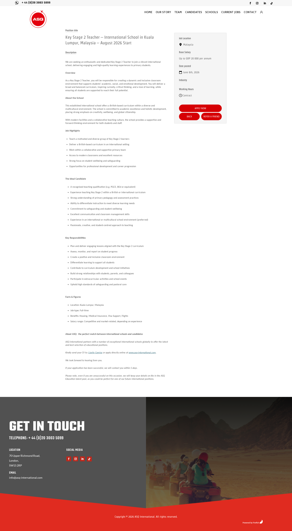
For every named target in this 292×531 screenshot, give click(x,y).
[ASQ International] (38, 19)
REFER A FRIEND (211, 116)
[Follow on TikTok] (271, 3)
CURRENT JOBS (230, 12)
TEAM (178, 12)
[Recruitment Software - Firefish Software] (253, 522)
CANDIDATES (193, 12)
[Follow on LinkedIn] (264, 3)
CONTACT (250, 12)
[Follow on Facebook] (250, 3)
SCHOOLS (211, 12)
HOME (148, 12)
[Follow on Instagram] (257, 3)
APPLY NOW (200, 108)
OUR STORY (163, 12)
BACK (189, 116)
